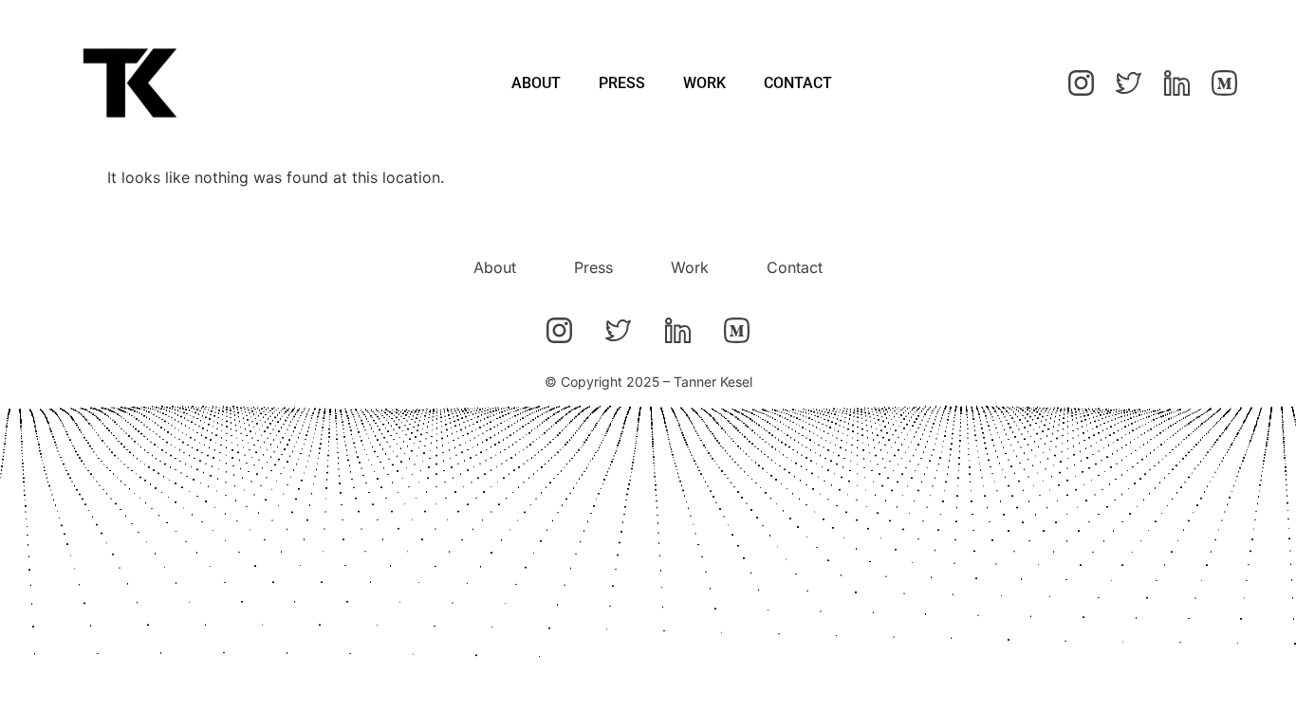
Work (704, 83)
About (536, 83)
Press (622, 83)
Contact (798, 83)
